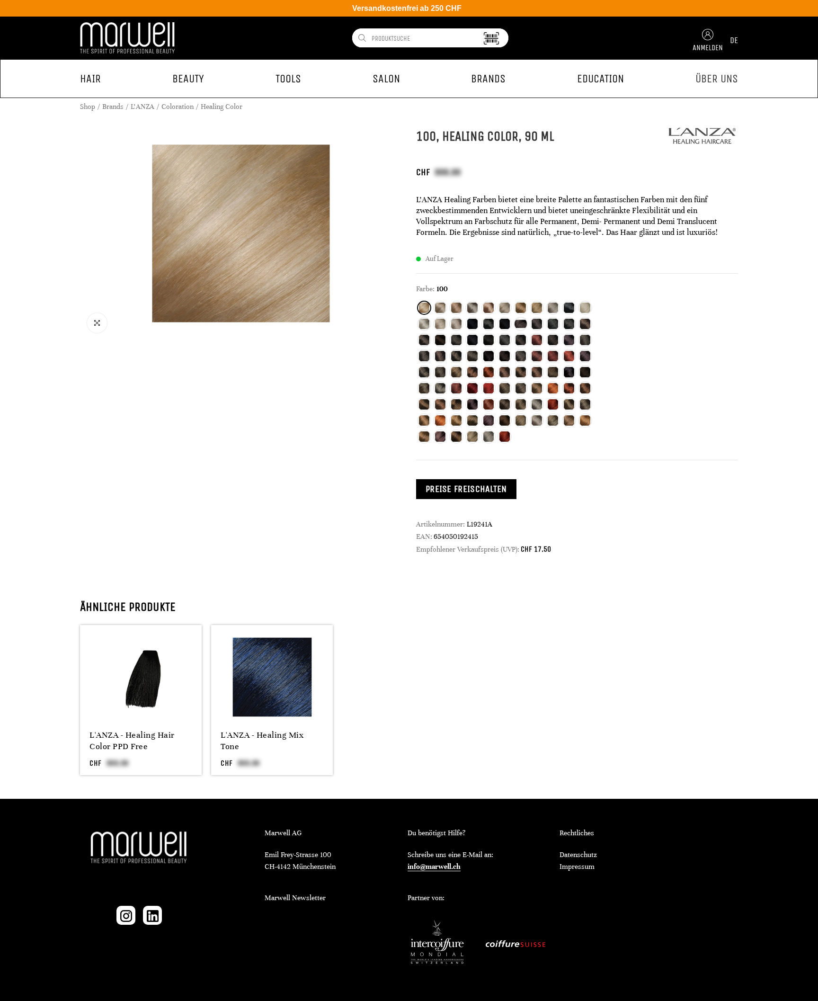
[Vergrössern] (97, 323)
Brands (113, 106)
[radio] (424, 308)
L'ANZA (142, 106)
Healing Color (221, 106)
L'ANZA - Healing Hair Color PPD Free (132, 740)
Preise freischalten (466, 488)
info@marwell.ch (434, 866)
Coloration (177, 106)
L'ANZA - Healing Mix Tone (262, 740)
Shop (87, 106)
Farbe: (425, 289)
